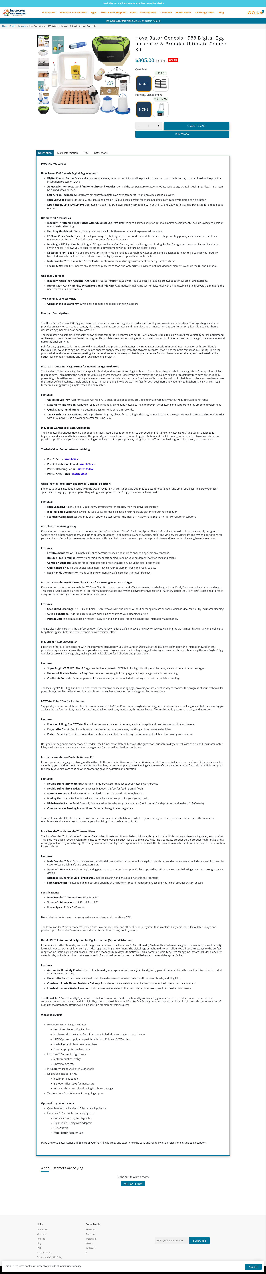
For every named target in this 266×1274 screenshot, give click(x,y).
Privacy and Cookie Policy (49, 1257)
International (148, 12)
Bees (133, 12)
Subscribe (199, 1240)
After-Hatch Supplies (113, 12)
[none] (43, 41)
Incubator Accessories (73, 12)
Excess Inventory (133, 20)
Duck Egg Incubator (18, 26)
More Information (67, 153)
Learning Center (204, 12)
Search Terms (44, 1252)
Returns (41, 1238)
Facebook (91, 1234)
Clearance (166, 12)
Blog (221, 12)
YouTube (90, 1229)
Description (45, 153)
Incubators (48, 12)
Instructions (101, 153)
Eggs (94, 12)
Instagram (91, 1238)
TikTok (89, 1243)
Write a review (133, 1183)
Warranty (41, 1234)
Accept (253, 1266)
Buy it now (182, 134)
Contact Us (42, 1229)
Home (5, 26)
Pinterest (90, 1248)
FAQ (85, 153)
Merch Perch (183, 12)
